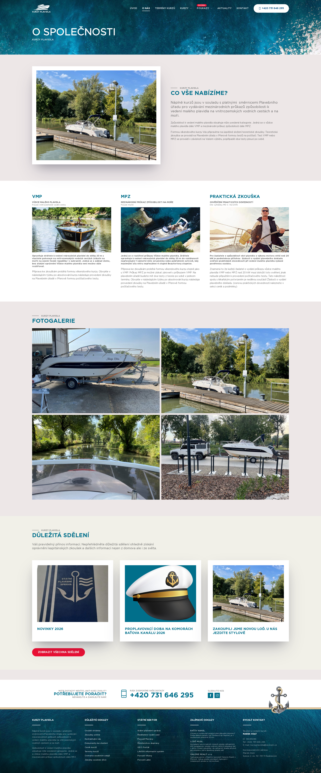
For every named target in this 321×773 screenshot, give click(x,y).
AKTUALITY (224, 8)
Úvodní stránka (92, 731)
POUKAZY (203, 8)
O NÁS (146, 8)
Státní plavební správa (148, 731)
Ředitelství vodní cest (148, 735)
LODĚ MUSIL (213, 745)
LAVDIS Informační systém (150, 751)
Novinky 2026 (50, 629)
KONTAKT (243, 8)
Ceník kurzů (91, 747)
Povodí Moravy (145, 739)
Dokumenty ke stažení (96, 743)
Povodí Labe (144, 760)
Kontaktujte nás (93, 739)
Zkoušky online (92, 735)
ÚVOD (133, 8)
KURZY (184, 8)
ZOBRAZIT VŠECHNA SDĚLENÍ (58, 652)
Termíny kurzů (92, 751)
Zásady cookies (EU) (95, 760)
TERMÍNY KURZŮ (165, 8)
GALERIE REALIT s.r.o (213, 757)
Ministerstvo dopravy (148, 743)
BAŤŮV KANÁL (212, 734)
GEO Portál (143, 747)
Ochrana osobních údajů (97, 756)
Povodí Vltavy (144, 756)
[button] (96, 370)
